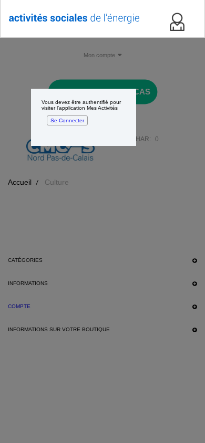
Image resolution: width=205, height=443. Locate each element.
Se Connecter (67, 120)
